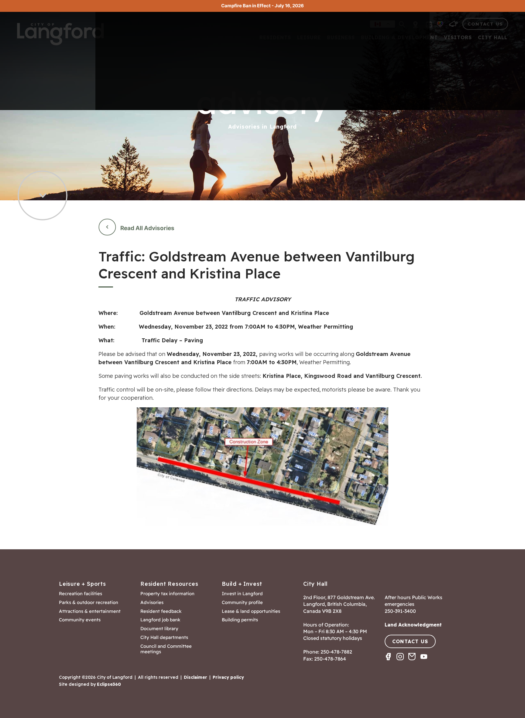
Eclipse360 (109, 684)
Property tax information (167, 593)
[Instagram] (402, 662)
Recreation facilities (80, 593)
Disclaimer (195, 677)
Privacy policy (228, 677)
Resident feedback (161, 611)
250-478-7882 (336, 652)
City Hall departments (164, 637)
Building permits (240, 620)
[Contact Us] (414, 662)
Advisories (151, 602)
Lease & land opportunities (251, 611)
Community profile (242, 602)
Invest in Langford (242, 593)
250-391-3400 (400, 611)
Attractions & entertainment (90, 611)
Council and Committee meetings (166, 649)
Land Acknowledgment (413, 625)
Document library (159, 628)
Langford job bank (160, 620)
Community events (80, 620)
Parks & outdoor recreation (88, 602)
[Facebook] (390, 662)
